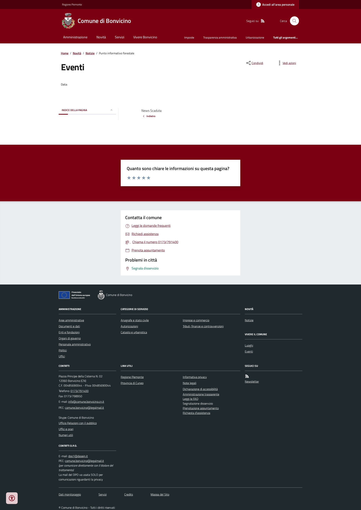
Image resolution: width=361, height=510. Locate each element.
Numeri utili (66, 435)
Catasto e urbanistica (134, 332)
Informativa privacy (195, 377)
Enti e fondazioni (69, 332)
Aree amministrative (71, 320)
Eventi (249, 351)
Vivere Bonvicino (145, 37)
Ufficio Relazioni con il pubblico (78, 423)
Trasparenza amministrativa (220, 37)
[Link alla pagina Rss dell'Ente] (247, 376)
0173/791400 (80, 391)
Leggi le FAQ (190, 398)
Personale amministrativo (75, 344)
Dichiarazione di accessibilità (200, 389)
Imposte (189, 37)
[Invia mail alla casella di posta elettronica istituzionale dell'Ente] (86, 402)
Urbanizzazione (255, 37)
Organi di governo (70, 338)
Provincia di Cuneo (132, 383)
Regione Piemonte (72, 4)
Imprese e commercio (196, 320)
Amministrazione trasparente (201, 394)
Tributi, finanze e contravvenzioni (203, 326)
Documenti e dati (69, 326)
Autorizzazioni (129, 326)
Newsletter (252, 381)
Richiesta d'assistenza (196, 413)
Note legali (189, 383)
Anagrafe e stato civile (135, 320)
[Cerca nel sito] (293, 20)
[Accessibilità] (12, 498)
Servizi (119, 37)
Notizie (90, 53)
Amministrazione (75, 37)
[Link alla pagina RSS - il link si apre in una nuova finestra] (262, 21)
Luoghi (249, 345)
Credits (128, 494)
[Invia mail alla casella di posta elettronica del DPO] (78, 456)
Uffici (62, 356)
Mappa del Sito (160, 494)
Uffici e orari (66, 429)
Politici (63, 350)
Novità (101, 37)
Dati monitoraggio (70, 494)
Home (64, 53)
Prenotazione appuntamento (201, 408)
